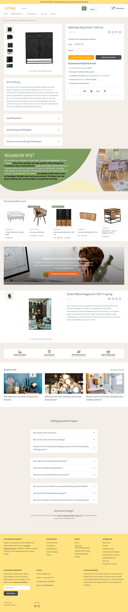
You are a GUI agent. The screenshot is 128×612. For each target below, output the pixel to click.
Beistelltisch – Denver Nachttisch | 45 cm (109, 232)
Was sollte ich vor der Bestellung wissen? (50, 461)
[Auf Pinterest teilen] (113, 32)
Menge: (71, 50)
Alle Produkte (13, 20)
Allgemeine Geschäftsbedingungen (82, 547)
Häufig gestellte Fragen (82, 551)
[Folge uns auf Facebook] (35, 606)
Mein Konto (106, 543)
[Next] (124, 223)
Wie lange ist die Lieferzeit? (45, 433)
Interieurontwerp (16, 14)
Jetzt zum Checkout (108, 57)
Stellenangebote (108, 549)
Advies (48, 555)
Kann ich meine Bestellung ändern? (48, 468)
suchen (77, 543)
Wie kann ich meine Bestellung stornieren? (51, 475)
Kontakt (77, 557)
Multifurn (9, 229)
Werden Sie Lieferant (110, 564)
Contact (52, 14)
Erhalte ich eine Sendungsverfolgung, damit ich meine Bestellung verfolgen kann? (60, 448)
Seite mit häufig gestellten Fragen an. (69, 515)
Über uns (106, 561)
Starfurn (71, 32)
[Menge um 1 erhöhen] (87, 50)
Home (6, 14)
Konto (92, 9)
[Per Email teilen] (120, 32)
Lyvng (69, 299)
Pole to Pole (34, 229)
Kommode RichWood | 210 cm (88, 232)
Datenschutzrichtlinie (82, 554)
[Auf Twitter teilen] (116, 32)
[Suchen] (84, 8)
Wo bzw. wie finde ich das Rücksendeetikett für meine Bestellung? (61, 500)
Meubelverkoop (51, 549)
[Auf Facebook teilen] (109, 32)
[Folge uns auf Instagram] (38, 606)
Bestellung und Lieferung (111, 555)
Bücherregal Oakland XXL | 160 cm (64, 233)
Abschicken (11, 593)
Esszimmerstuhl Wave (37, 232)
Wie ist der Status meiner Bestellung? (49, 440)
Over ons (44, 14)
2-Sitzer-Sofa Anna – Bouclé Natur (15, 233)
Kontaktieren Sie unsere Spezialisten (64, 274)
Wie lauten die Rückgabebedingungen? (49, 493)
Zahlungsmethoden (109, 558)
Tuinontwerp (31, 14)
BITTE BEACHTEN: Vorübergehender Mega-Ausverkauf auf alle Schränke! (64, 2)
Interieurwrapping (52, 552)
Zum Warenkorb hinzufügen (81, 57)
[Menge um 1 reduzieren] (77, 50)
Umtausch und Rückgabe (111, 552)
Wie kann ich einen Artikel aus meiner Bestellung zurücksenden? (60, 486)
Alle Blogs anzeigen (117, 370)
